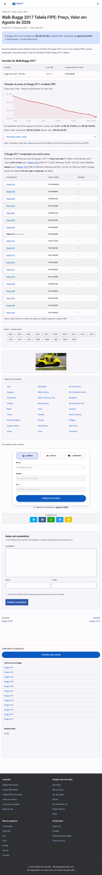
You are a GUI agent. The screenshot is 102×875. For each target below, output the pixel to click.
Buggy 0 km (11, 184)
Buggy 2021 (11, 213)
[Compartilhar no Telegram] (59, 519)
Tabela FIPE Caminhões (12, 794)
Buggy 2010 (11, 277)
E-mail (54, 580)
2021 (47, 334)
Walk (14, 12)
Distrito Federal (13, 420)
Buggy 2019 (11, 220)
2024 (20, 334)
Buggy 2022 (11, 206)
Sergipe (72, 420)
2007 (56, 339)
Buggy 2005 (11, 313)
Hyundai (5, 855)
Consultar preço (51, 498)
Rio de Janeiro (75, 386)
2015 (83, 334)
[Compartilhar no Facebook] (42, 519)
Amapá (10, 403)
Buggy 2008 (11, 291)
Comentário (10, 546)
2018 (65, 334)
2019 (56, 334)
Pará (40, 409)
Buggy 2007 (11, 298)
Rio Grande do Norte (77, 392)
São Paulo (73, 426)
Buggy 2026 (9, 672)
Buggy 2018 (23, 167)
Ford (4, 841)
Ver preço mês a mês (16, 137)
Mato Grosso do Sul (46, 398)
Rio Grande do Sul (76, 403)
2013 (92, 334)
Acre (9, 386)
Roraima (72, 409)
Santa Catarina (75, 414)
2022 (38, 334)
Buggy (19, 12)
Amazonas (11, 398)
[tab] (27, 455)
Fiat (4, 836)
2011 (20, 339)
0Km (11, 334)
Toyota (5, 850)
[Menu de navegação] (5, 4)
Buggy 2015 (11, 248)
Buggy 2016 (34, 162)
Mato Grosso (43, 392)
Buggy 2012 (11, 262)
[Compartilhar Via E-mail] (68, 519)
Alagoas (10, 392)
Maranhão (42, 386)
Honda (5, 845)
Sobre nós (56, 826)
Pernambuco (43, 426)
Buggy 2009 (11, 284)
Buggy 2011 (11, 269)
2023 (29, 334)
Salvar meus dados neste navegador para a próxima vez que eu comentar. (36, 594)
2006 (65, 339)
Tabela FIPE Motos (10, 790)
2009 (38, 339)
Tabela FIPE (6, 12)
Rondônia (73, 398)
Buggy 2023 (11, 199)
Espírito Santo (13, 426)
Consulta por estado (10, 804)
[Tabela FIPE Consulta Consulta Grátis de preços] (19, 4)
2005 (74, 339)
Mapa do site (7, 809)
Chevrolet (6, 831)
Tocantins (73, 431)
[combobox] (51, 467)
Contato (55, 831)
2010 (29, 339)
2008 (47, 339)
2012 (11, 339)
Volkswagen (7, 826)
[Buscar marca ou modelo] (98, 4)
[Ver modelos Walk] (51, 361)
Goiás (9, 431)
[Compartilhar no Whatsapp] (51, 519)
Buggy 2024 (11, 191)
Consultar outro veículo (51, 655)
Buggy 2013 (11, 255)
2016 (74, 334)
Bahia (9, 409)
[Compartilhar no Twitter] (33, 519)
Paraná (41, 420)
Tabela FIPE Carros (10, 785)
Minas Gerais (43, 403)
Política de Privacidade (61, 836)
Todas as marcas (9, 799)
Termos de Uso (58, 841)
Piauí (40, 431)
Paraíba (41, 414)
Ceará (9, 414)
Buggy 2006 (11, 305)
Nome (8, 580)
